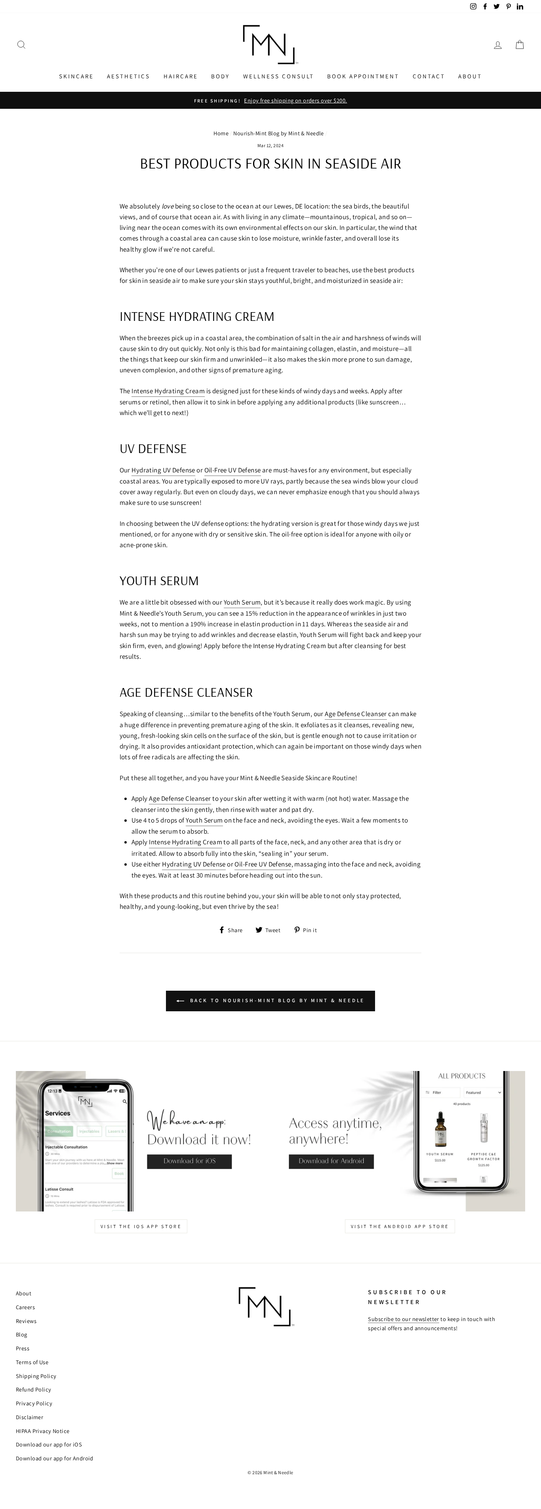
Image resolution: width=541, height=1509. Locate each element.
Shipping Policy (36, 1376)
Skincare (76, 76)
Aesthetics (128, 76)
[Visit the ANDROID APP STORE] (400, 1141)
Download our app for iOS (49, 1444)
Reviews (26, 1321)
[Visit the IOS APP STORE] (141, 1141)
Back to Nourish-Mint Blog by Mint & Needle (276, 1000)
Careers (25, 1307)
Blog (21, 1334)
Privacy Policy (34, 1403)
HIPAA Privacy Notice (43, 1431)
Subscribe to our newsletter (403, 1319)
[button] (21, 44)
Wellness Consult (278, 76)
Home (221, 133)
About (470, 76)
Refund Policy (33, 1389)
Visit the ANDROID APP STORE (400, 1226)
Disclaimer (29, 1417)
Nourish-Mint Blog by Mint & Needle (278, 133)
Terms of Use (32, 1362)
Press (22, 1348)
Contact (429, 76)
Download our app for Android (54, 1458)
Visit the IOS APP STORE (141, 1226)
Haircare (181, 76)
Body (220, 76)
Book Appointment (363, 76)
